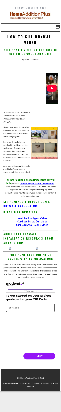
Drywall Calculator (20, 206)
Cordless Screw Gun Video (32, 221)
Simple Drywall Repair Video (32, 224)
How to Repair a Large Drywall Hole (37, 183)
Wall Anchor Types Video (32, 218)
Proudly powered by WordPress (17, 383)
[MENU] (57, 27)
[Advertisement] (24, 90)
